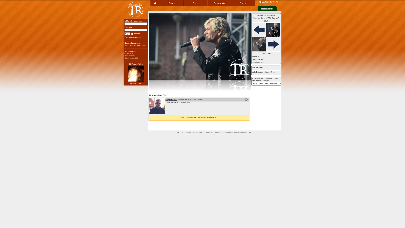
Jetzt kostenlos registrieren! (135, 45)
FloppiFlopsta (171, 100)
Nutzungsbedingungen (238, 132)
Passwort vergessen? (133, 37)
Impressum (224, 132)
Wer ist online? (130, 51)
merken (137, 34)
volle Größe (266, 53)
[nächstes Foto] (266, 44)
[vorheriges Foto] (266, 30)
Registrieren (267, 8)
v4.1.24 (180, 132)
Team (216, 132)
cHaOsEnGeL (135, 83)
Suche (243, 3)
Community (219, 3)
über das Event (258, 67)
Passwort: (128, 27)
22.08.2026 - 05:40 (270, 2)
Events (171, 3)
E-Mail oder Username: (133, 21)
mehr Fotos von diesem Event (263, 72)
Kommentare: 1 (258, 62)
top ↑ (251, 132)
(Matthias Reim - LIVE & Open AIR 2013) (266, 18)
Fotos (195, 3)
